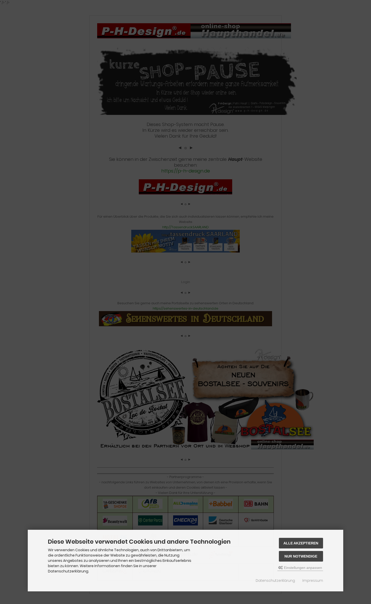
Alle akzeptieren (300, 543)
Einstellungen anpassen (302, 568)
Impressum (312, 580)
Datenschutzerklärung (275, 580)
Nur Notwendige (300, 556)
